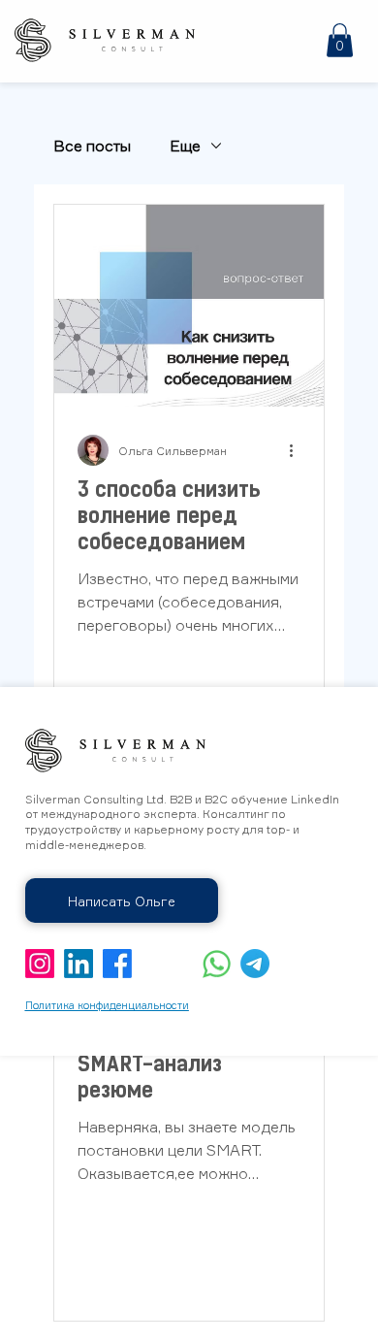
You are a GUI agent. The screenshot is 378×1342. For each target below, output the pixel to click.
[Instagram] (39, 963)
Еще (185, 145)
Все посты (92, 145)
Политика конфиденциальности (107, 1005)
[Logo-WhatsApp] (216, 963)
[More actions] (297, 450)
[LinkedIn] (78, 963)
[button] (340, 40)
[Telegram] (254, 963)
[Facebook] (117, 963)
